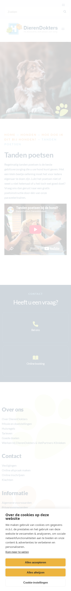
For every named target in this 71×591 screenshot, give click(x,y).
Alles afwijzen (35, 572)
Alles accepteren (35, 562)
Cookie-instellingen (35, 582)
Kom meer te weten (17, 551)
